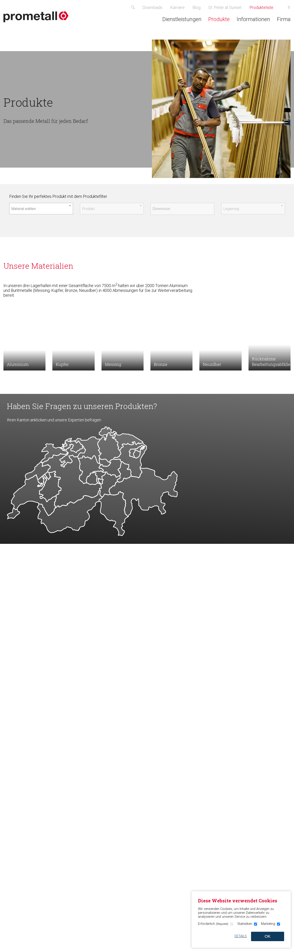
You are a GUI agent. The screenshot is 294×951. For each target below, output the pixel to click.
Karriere (177, 7)
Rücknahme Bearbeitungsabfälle (271, 361)
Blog (196, 7)
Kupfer (62, 364)
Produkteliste (263, 7)
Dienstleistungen (181, 19)
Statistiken (244, 924)
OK (268, 936)
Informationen (253, 19)
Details (241, 936)
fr (289, 7)
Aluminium (18, 364)
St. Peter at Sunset (225, 7)
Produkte (219, 19)
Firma (284, 19)
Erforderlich (213, 924)
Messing (113, 364)
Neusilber (212, 364)
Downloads (152, 7)
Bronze (160, 364)
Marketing (268, 924)
